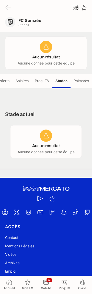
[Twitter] (16, 212)
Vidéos (10, 254)
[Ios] (52, 198)
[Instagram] (28, 212)
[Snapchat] (63, 212)
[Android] (40, 198)
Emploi (10, 271)
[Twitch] (87, 212)
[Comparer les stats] (76, 8)
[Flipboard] (52, 212)
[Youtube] (40, 212)
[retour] (8, 7)
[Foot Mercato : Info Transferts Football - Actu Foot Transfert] (46, 188)
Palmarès (81, 81)
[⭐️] (84, 8)
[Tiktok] (75, 212)
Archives (12, 263)
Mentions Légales (19, 246)
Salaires (22, 81)
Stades (61, 81)
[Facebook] (5, 212)
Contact (11, 237)
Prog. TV (42, 81)
